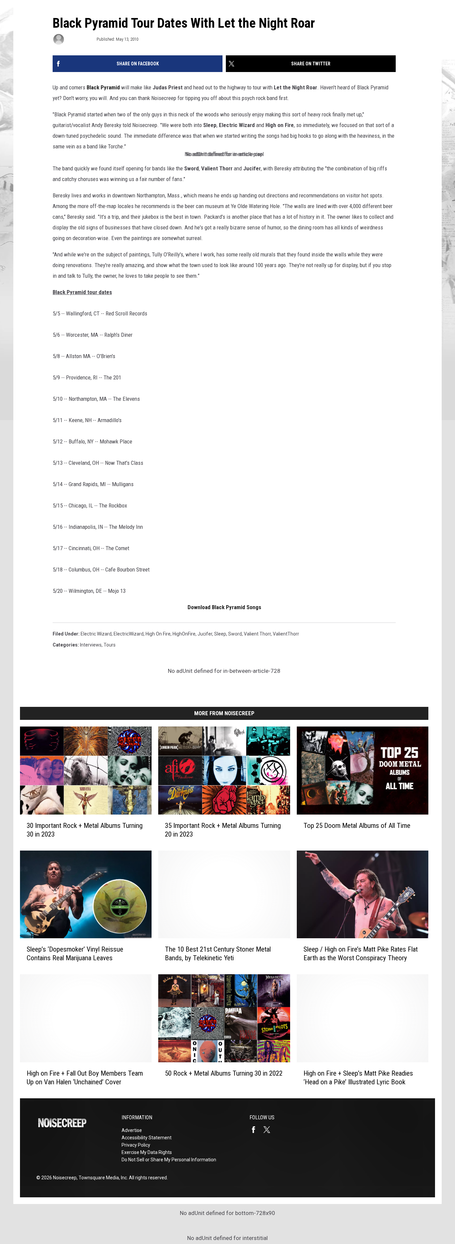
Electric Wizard (96, 634)
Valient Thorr (257, 634)
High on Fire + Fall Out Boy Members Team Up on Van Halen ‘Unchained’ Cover (85, 1077)
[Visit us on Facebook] (256, 1130)
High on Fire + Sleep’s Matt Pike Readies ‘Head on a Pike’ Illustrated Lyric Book (358, 1077)
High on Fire (158, 634)
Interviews (91, 645)
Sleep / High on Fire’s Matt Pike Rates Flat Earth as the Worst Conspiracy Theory (360, 953)
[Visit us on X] (269, 1130)
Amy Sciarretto (79, 39)
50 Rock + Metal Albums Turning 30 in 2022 (223, 1073)
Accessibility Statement (147, 1137)
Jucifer (205, 634)
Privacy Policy (136, 1145)
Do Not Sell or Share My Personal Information (169, 1159)
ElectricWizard (129, 634)
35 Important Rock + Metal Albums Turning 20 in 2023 (223, 830)
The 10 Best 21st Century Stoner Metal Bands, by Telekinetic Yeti (218, 953)
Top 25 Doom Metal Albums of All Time (356, 826)
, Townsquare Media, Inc (102, 1177)
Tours (110, 645)
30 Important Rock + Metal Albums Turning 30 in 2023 (85, 830)
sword (235, 634)
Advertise (132, 1130)
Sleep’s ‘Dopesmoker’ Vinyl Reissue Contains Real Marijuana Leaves (75, 953)
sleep (220, 634)
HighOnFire (184, 634)
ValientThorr (286, 634)
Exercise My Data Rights (147, 1152)
